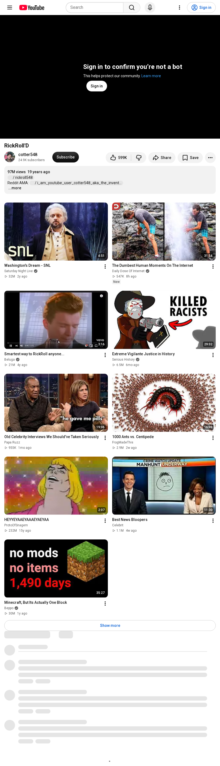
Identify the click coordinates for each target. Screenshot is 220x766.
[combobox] (96, 7)
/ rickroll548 (23, 177)
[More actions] (210, 157)
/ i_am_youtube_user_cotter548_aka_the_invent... (78, 183)
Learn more (151, 76)
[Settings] (179, 7)
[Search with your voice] (150, 7)
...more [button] (14, 188)
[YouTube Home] (31, 7)
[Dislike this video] (138, 157)
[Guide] (9, 7)
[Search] (131, 7)
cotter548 (27, 154)
